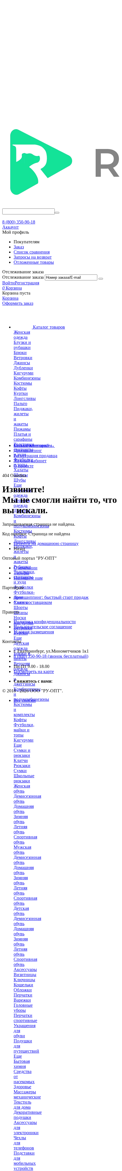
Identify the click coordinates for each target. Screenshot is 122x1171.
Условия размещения (34, 631)
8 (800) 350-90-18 (18, 222)
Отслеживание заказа (23, 277)
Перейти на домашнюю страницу (46, 543)
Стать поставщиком (33, 602)
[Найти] (57, 213)
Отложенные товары (34, 262)
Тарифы (21, 572)
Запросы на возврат (33, 257)
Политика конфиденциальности (45, 621)
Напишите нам (28, 578)
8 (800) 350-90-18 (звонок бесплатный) (51, 656)
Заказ (19, 246)
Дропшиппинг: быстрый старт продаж (51, 597)
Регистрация (27, 282)
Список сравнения (32, 252)
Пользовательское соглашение (43, 626)
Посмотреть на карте (34, 671)
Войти (8, 282)
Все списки (25, 700)
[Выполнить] (100, 279)
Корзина (10, 298)
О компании (25, 567)
